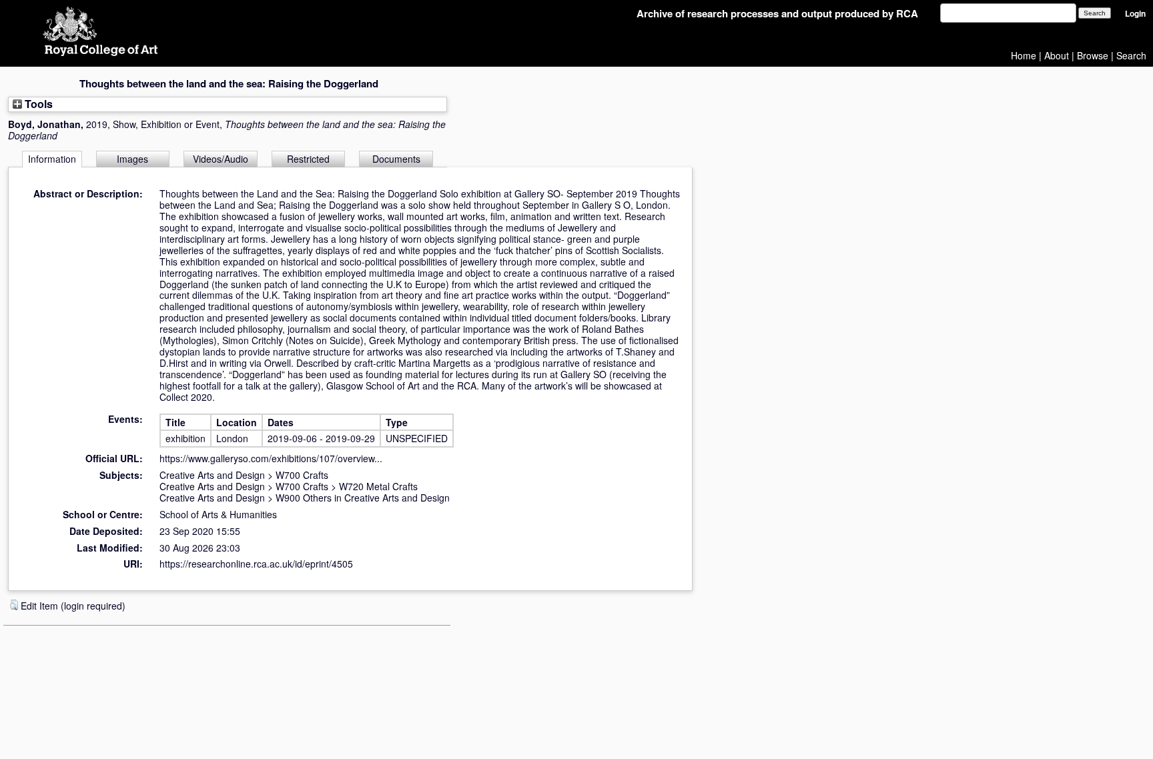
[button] (14, 605)
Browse (1092, 55)
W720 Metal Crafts (378, 486)
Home (1023, 55)
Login (1135, 13)
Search (1131, 55)
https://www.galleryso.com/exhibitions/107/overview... (270, 458)
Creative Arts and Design (212, 475)
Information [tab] (52, 158)
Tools (37, 103)
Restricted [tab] (308, 158)
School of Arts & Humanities (218, 514)
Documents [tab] (396, 158)
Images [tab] (132, 158)
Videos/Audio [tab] (220, 158)
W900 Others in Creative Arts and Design (363, 497)
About (1056, 55)
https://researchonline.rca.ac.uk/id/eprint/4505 (256, 563)
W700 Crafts (302, 475)
